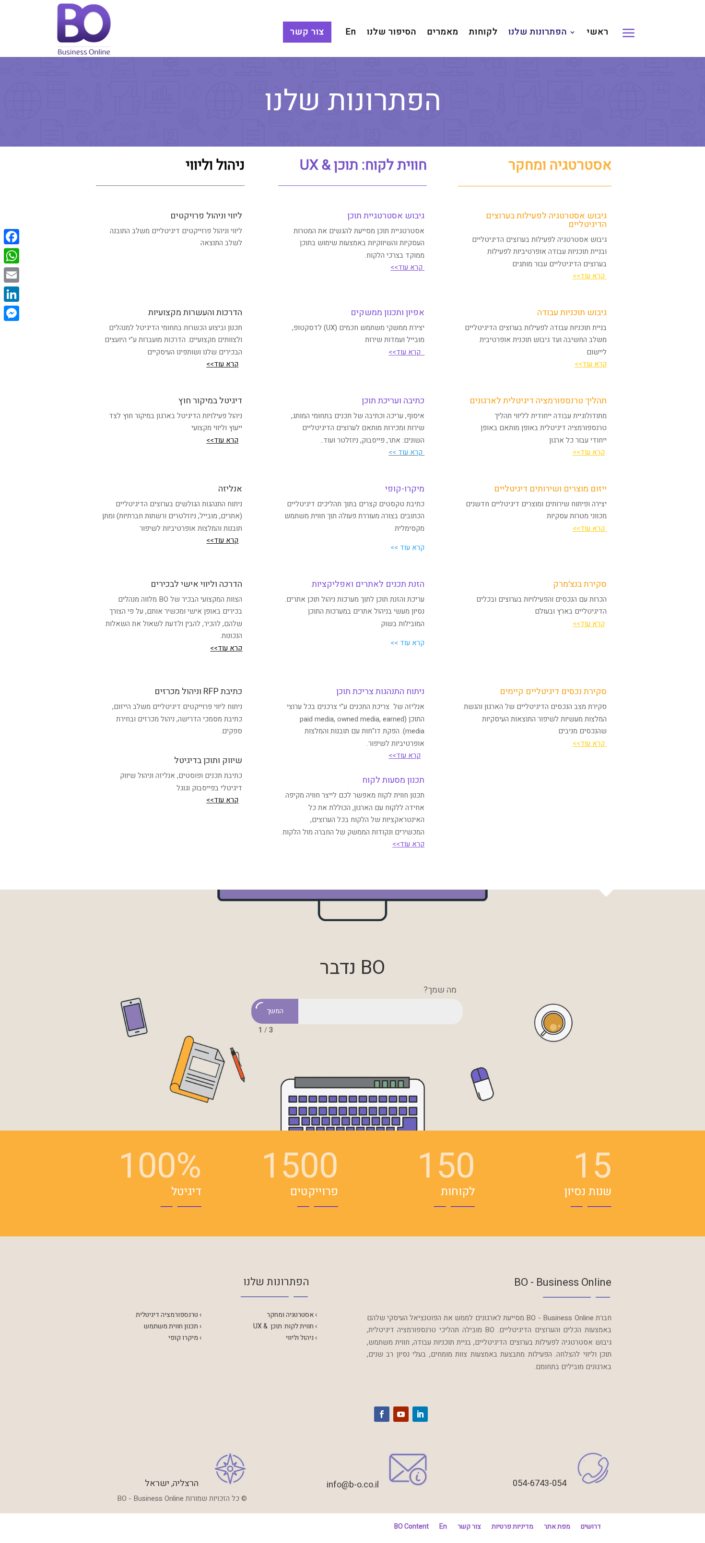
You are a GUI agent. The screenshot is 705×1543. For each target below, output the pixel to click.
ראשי (598, 33)
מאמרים (442, 33)
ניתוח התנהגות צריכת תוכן (380, 691)
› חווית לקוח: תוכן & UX (285, 1326)
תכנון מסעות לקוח (393, 780)
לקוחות (483, 33)
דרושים (591, 1526)
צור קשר (307, 31)
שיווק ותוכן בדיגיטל (208, 760)
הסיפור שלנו (391, 33)
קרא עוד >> (406, 452)
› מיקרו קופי (184, 1338)
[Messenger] (11, 313)
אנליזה (230, 488)
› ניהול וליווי (301, 1338)
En (351, 33)
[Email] (11, 275)
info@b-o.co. (351, 1484)
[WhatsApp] (11, 255)
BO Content (411, 1526)
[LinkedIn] (11, 294)
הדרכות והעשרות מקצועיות (195, 312)
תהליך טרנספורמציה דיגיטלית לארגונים (538, 400)
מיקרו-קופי (404, 488)
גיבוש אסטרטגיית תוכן (385, 215)
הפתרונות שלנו (537, 33)
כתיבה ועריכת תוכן (393, 400)
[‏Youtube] (401, 1414)
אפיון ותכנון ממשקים (387, 312)
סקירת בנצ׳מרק (580, 584)
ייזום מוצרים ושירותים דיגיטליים (550, 488)
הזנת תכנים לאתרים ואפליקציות (368, 584)
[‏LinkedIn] (420, 1414)
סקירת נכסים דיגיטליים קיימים (553, 691)
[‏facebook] (381, 1414)
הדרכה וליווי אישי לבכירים (196, 584)
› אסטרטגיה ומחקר (292, 1315)
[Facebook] (11, 236)
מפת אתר (557, 1526)
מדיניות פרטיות (512, 1526)
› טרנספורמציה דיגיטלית (168, 1315)
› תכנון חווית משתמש (172, 1326)
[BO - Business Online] (84, 28)
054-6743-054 (539, 1483)
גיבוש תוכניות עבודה (572, 312)
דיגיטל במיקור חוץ (210, 400)
